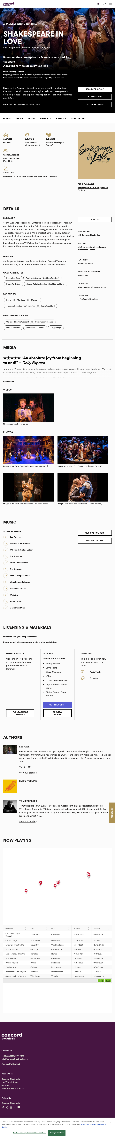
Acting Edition (53, 663)
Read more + (8, 381)
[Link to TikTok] (15, 1107)
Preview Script (57, 713)
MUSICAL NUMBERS (94, 533)
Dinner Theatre (13, 328)
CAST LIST (95, 219)
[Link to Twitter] (7, 1107)
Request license (95, 89)
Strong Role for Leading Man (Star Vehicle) (45, 284)
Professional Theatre (35, 328)
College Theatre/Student (17, 322)
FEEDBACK (112, 813)
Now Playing (78, 118)
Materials (45, 118)
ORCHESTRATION (94, 541)
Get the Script (95, 97)
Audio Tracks (95, 672)
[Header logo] (8, 4)
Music (31, 118)
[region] (57, 1128)
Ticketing (94, 678)
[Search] (98, 4)
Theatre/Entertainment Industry (20, 306)
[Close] (110, 1122)
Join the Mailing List (11, 1064)
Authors (61, 118)
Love (8, 300)
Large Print (51, 667)
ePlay (48, 676)
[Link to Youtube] (19, 1107)
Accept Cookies (57, 1133)
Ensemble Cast (13, 278)
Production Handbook (57, 680)
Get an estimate (95, 104)
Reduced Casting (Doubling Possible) (42, 278)
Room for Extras (13, 284)
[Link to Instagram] (11, 1107)
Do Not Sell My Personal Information (29, 1133)
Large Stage (56, 328)
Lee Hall (43, 65)
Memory (35, 300)
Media (19, 118)
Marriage (21, 300)
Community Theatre (44, 322)
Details (7, 118)
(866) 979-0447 (17, 1056)
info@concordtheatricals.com (15, 1059)
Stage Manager (53, 672)
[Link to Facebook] (3, 1107)
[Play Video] (28, 407)
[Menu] (110, 4)
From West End (48, 306)
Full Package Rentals (20, 713)
